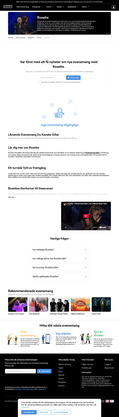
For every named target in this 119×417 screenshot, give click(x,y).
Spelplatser (72, 7)
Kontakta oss (87, 368)
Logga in (108, 364)
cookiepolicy (41, 389)
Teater (60, 368)
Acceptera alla (29, 412)
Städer (59, 7)
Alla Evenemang (23, 7)
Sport (60, 371)
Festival (61, 375)
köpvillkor (18, 389)
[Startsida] (9, 7)
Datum (84, 7)
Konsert (61, 386)
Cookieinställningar (87, 389)
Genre (48, 7)
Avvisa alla (44, 412)
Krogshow (62, 382)
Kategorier (36, 7)
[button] (38, 7)
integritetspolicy (28, 389)
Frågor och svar (88, 364)
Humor (61, 378)
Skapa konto (109, 368)
